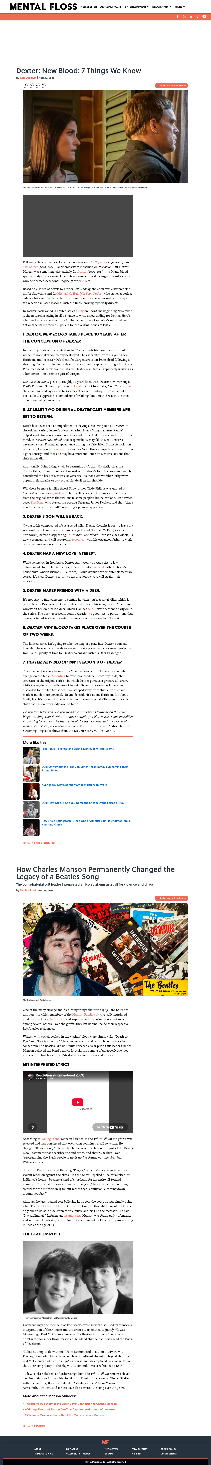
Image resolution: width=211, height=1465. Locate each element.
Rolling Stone (50, 1138)
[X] (184, 16)
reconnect (79, 539)
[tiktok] (197, 16)
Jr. (35, 78)
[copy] (43, 85)
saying (54, 493)
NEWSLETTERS (111, 1448)
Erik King (37, 502)
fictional (75, 386)
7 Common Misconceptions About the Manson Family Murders (64, 1415)
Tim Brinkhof (28, 890)
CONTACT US (72, 1448)
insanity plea (72, 1215)
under (127, 386)
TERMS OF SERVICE (43, 1453)
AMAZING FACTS (111, 7)
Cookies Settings (169, 1453)
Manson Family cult (85, 1014)
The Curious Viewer (93, 726)
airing (80, 311)
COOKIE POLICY (168, 1448)
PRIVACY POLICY (139, 1448)
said (90, 609)
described (59, 449)
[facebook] (177, 16)
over (99, 648)
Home (27, 843)
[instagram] (191, 16)
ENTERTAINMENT (135, 7)
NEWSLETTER (88, 7)
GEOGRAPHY (160, 7)
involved (98, 567)
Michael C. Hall (68, 293)
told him (59, 1206)
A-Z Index (136, 1453)
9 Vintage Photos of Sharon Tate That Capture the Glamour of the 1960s (70, 1409)
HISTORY (40, 1426)
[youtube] (204, 16)
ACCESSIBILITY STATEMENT (79, 1453)
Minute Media (98, 1461)
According (58, 676)
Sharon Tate (57, 1019)
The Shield (30, 267)
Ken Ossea (26, 78)
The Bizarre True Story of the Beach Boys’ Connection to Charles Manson (71, 1404)
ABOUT (37, 1448)
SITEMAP (109, 1453)
